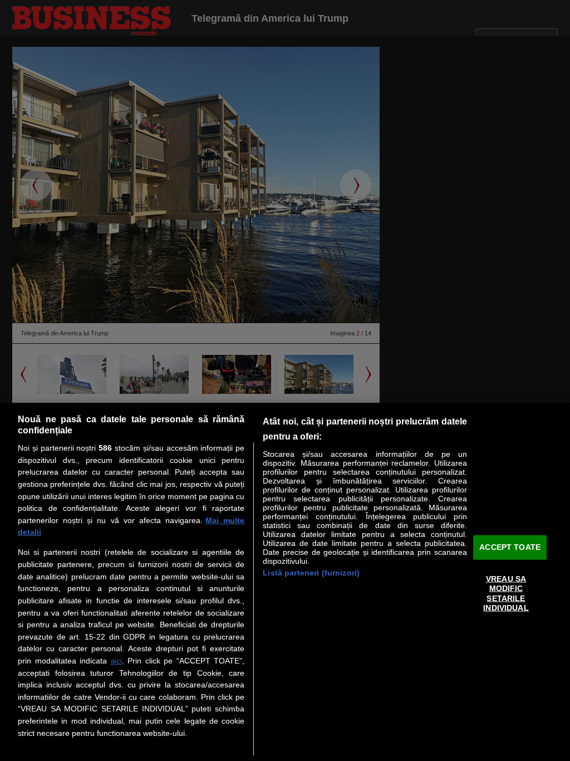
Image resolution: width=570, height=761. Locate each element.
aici (116, 661)
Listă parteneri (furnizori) (311, 572)
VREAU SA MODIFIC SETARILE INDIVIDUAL (505, 593)
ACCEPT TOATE (509, 547)
